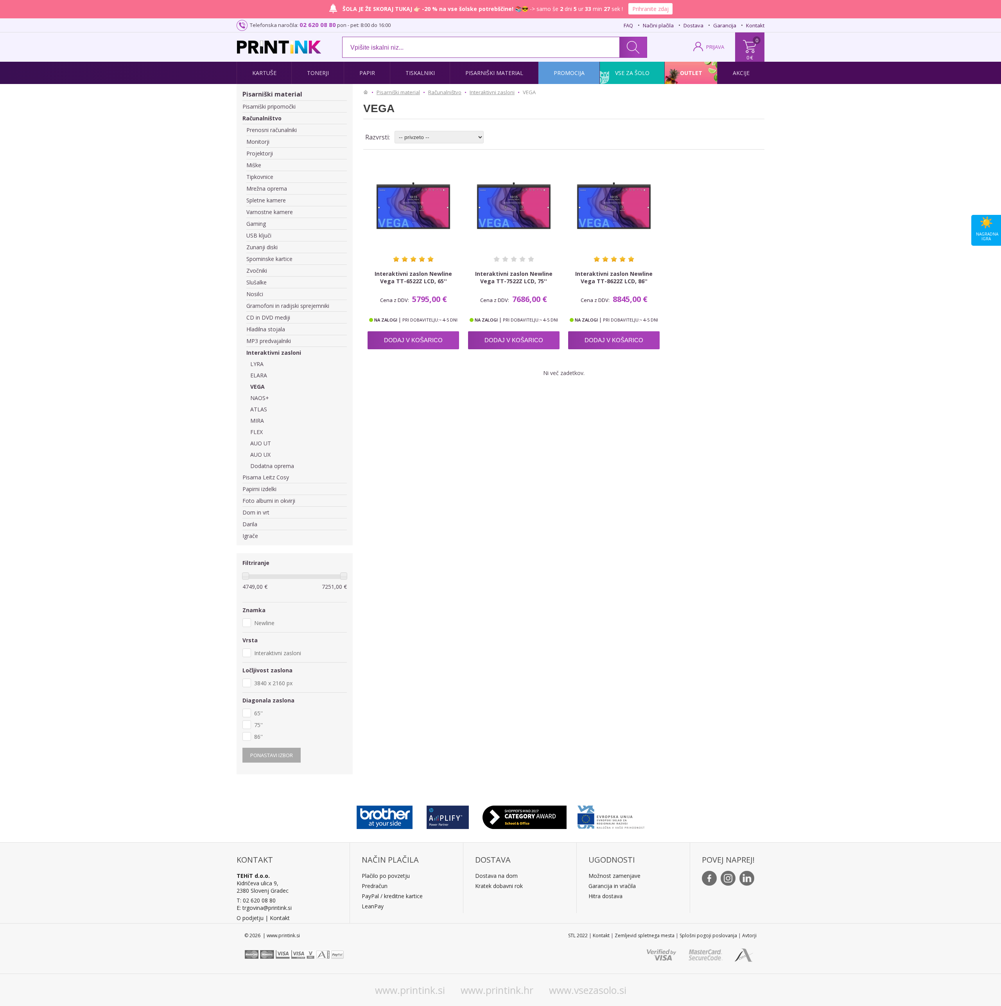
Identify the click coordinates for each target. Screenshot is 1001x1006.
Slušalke (256, 282)
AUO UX (260, 454)
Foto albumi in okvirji (268, 500)
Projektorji (259, 153)
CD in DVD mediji (268, 317)
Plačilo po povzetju (386, 875)
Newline (264, 623)
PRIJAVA (715, 46)
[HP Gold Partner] (447, 815)
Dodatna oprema (272, 466)
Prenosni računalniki (271, 130)
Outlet (691, 73)
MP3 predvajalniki (268, 341)
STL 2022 (578, 935)
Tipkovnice (259, 176)
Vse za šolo (632, 73)
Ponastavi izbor (271, 755)
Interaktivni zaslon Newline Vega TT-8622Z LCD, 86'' (614, 277)
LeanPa (371, 906)
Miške (253, 165)
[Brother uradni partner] (385, 815)
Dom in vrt (255, 512)
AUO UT (260, 443)
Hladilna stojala (265, 329)
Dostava (693, 25)
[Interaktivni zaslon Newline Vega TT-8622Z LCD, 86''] (614, 207)
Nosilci (254, 294)
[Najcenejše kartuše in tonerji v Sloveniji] (279, 47)
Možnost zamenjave (614, 875)
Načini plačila (658, 25)
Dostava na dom (496, 875)
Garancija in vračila (612, 886)
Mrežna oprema (266, 188)
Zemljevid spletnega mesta (645, 935)
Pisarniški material (494, 73)
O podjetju (250, 918)
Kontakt (755, 25)
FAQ (628, 25)
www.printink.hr (497, 990)
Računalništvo (262, 118)
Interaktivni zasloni (273, 352)
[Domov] (367, 92)
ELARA (258, 375)
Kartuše (264, 73)
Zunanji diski (262, 247)
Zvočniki (256, 270)
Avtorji (749, 935)
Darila (249, 524)
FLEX (256, 432)
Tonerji (318, 73)
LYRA (257, 364)
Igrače (250, 536)
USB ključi (258, 235)
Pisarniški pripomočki (269, 106)
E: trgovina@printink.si (264, 907)
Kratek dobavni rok (499, 886)
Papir (367, 73)
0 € (749, 57)
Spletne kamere (266, 200)
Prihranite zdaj (650, 9)
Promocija (569, 73)
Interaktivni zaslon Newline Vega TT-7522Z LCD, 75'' (514, 277)
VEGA (257, 386)
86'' (258, 736)
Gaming (256, 223)
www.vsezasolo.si (587, 990)
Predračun (374, 886)
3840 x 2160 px (273, 683)
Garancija (724, 25)
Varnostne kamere (269, 212)
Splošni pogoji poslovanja (708, 935)
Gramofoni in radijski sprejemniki (287, 305)
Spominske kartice (269, 259)
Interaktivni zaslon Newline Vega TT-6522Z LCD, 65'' (413, 277)
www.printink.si (410, 990)
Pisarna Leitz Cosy (265, 477)
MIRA (257, 420)
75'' (258, 725)
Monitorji (257, 141)
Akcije (741, 73)
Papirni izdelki (259, 489)
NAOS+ (259, 398)
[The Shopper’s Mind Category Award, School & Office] (525, 815)
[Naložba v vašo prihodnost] (611, 815)
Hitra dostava (605, 896)
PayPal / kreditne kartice (392, 896)
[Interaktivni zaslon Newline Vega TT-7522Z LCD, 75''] (513, 207)
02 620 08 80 (318, 25)
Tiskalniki (420, 73)
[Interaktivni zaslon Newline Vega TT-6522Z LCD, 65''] (413, 207)
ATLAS (258, 409)
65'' (258, 713)
